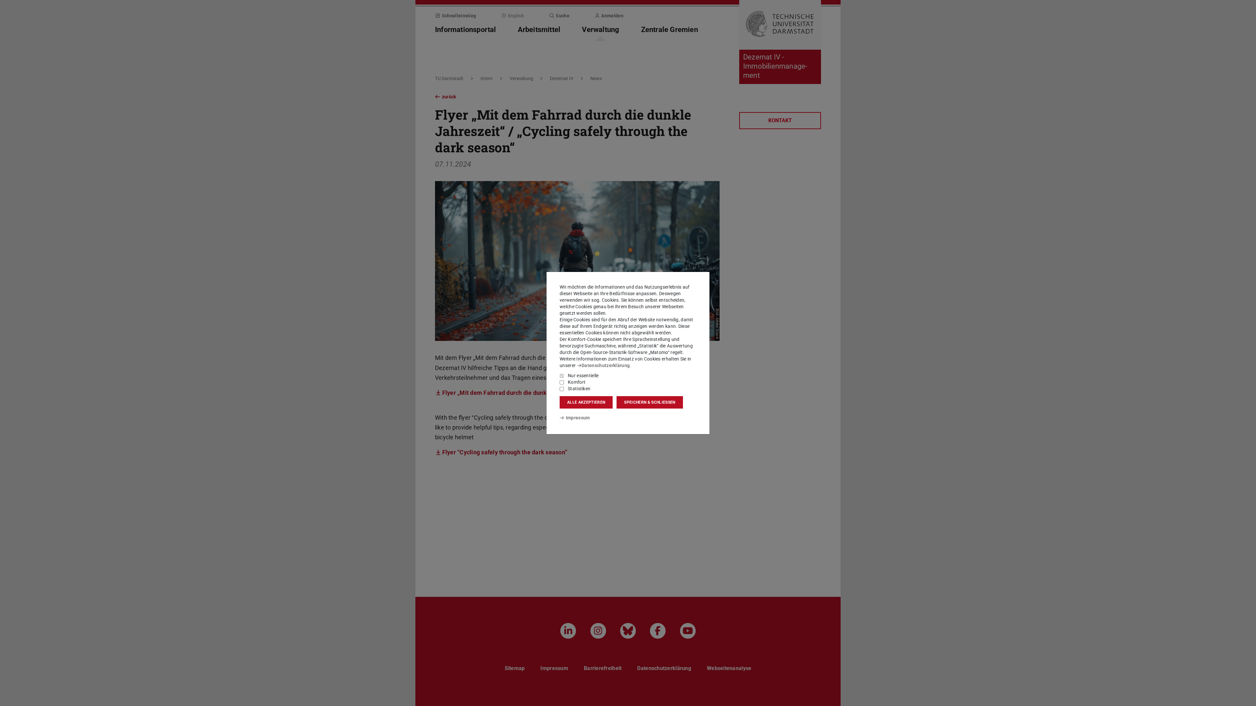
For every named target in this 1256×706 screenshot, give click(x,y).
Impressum (578, 417)
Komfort (576, 382)
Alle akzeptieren (586, 402)
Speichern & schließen (649, 402)
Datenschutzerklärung (606, 365)
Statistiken (579, 388)
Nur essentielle (583, 375)
